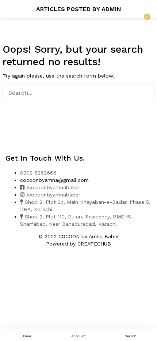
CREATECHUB (94, 244)
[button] (146, 9)
